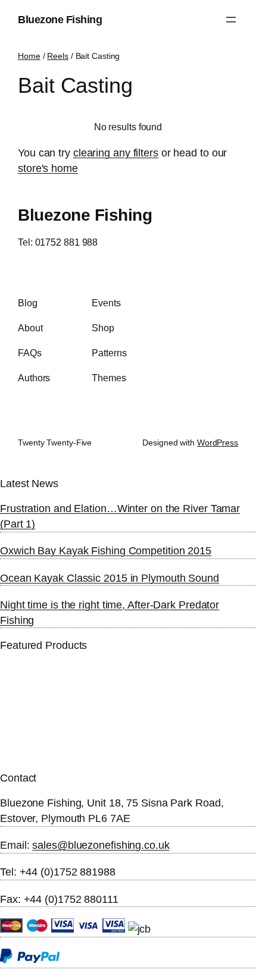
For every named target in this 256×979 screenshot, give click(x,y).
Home (29, 56)
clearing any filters (115, 152)
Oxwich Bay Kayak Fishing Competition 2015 (105, 550)
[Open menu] (231, 19)
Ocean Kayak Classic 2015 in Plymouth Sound (109, 578)
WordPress (217, 442)
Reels (57, 56)
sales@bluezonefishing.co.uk (100, 845)
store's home (48, 168)
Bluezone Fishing (60, 19)
